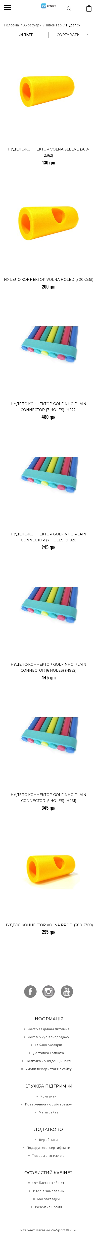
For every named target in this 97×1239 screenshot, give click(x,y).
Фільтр (26, 35)
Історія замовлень (48, 1191)
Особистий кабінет (48, 1182)
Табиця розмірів (48, 1045)
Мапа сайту (48, 1112)
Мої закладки (48, 1199)
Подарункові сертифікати (48, 1147)
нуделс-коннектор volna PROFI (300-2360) (48, 925)
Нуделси (73, 25)
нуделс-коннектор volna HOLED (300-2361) (48, 279)
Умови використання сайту (48, 1069)
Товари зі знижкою (48, 1155)
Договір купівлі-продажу (48, 1037)
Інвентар (54, 25)
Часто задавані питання (48, 1029)
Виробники (48, 1139)
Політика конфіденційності (48, 1061)
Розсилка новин (48, 1207)
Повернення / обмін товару (48, 1104)
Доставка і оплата (48, 1053)
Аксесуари (32, 25)
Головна (11, 25)
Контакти (49, 1096)
